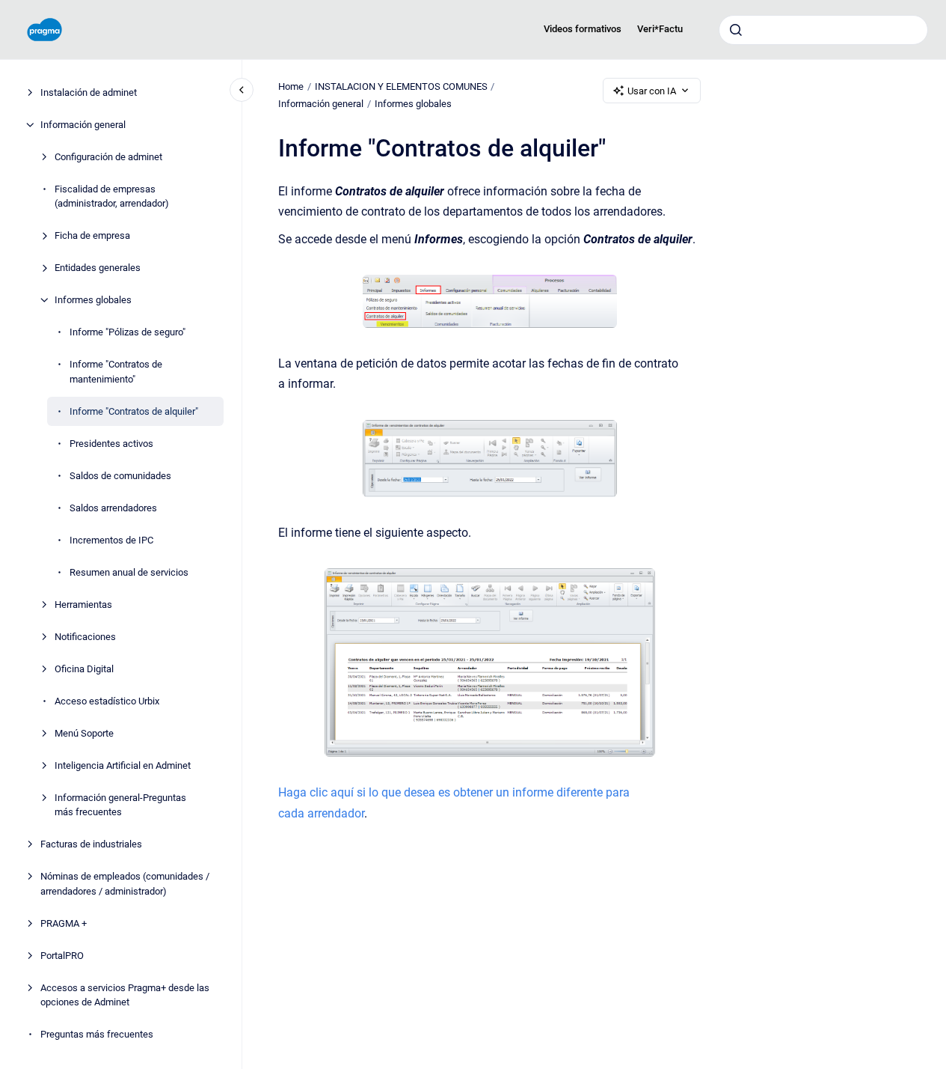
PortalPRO (62, 955)
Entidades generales (98, 267)
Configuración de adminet (108, 156)
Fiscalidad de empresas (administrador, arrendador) (112, 196)
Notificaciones (85, 636)
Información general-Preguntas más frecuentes (120, 805)
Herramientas (83, 604)
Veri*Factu (660, 28)
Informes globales (93, 299)
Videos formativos (582, 28)
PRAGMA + (63, 923)
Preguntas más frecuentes (96, 1034)
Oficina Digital (84, 668)
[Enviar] (736, 30)
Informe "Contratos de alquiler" (134, 411)
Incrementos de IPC (111, 540)
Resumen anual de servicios (129, 572)
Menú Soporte (84, 733)
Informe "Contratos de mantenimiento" (116, 372)
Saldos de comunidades (120, 475)
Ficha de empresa (92, 235)
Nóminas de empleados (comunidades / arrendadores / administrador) (124, 884)
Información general (83, 124)
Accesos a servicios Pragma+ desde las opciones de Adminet (124, 995)
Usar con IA (651, 91)
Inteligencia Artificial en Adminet (123, 765)
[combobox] (823, 30)
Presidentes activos (111, 443)
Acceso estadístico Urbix (107, 701)
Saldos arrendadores (113, 508)
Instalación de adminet (88, 92)
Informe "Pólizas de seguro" (127, 332)
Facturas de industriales (91, 844)
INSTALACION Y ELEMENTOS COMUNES (401, 86)
